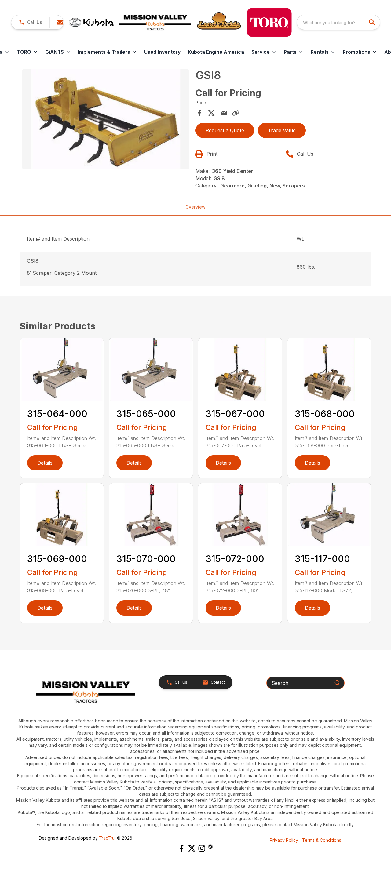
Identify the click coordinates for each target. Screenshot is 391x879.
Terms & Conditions (321, 840)
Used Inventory (162, 52)
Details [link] (45, 463)
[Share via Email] (223, 113)
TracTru (107, 838)
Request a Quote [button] (225, 130)
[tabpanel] (105, 120)
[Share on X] (211, 113)
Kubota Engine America (216, 52)
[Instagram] (202, 848)
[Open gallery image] (105, 119)
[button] (30, 22)
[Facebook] (181, 848)
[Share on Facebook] (199, 113)
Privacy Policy (284, 840)
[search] (372, 22)
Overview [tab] (195, 206)
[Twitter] (192, 848)
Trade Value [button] (282, 130)
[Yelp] (210, 847)
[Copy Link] (235, 113)
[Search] (337, 683)
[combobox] (338, 22)
